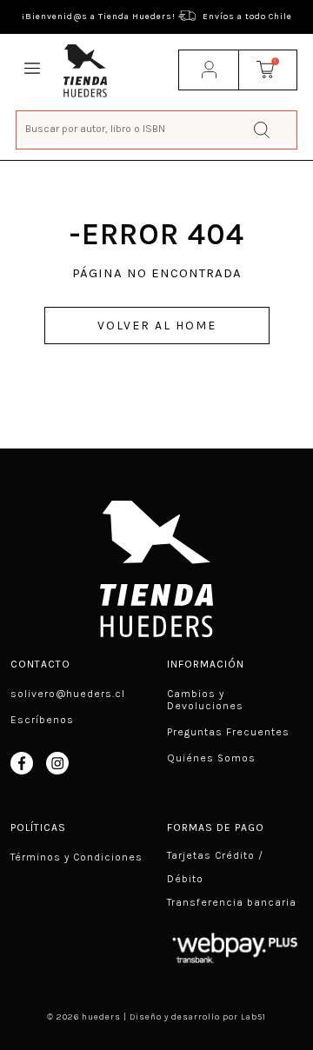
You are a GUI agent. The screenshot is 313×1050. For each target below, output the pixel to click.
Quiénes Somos (211, 758)
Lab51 (253, 1017)
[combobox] (156, 128)
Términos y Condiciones (76, 857)
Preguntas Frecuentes (228, 732)
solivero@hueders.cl (67, 694)
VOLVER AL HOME (156, 325)
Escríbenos (42, 720)
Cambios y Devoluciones (205, 700)
